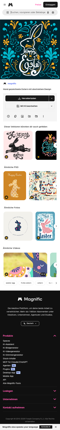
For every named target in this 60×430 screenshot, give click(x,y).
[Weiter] (56, 145)
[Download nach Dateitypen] (52, 98)
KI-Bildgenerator (10, 347)
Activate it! (45, 427)
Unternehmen (10, 399)
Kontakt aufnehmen (13, 407)
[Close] (56, 427)
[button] (30, 323)
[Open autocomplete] (6, 12)
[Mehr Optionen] (43, 116)
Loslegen (8, 390)
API (4, 379)
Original (19, 25)
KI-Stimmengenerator (13, 355)
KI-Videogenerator (11, 351)
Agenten (9, 365)
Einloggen (50, 4)
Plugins (8, 369)
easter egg (10, 283)
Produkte (8, 335)
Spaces (6, 340)
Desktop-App (11, 372)
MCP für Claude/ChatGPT (15, 362)
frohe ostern (26, 283)
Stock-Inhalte (9, 358)
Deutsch (30, 323)
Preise (38, 4)
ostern (40, 283)
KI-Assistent (8, 344)
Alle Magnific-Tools (12, 383)
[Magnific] (30, 300)
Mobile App (8, 376)
